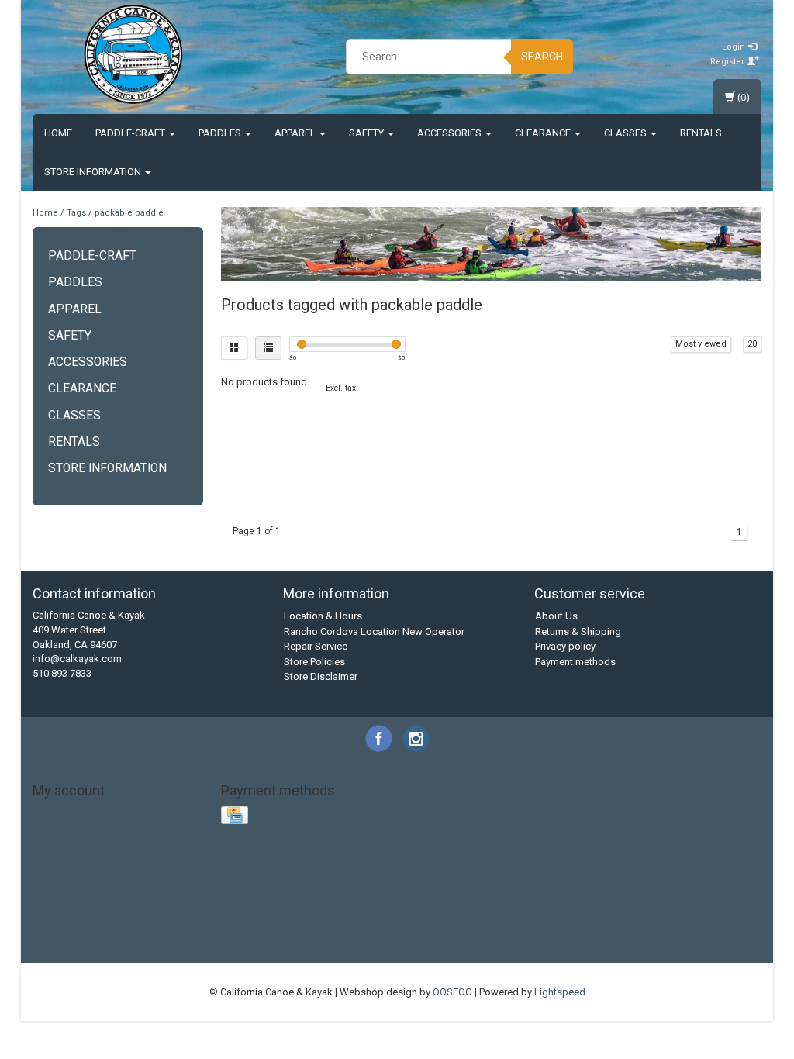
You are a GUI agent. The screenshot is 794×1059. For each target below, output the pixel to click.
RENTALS (701, 133)
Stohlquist (438, 904)
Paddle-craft (131, 133)
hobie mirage (227, 919)
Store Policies (314, 661)
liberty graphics (598, 919)
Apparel (296, 133)
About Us (556, 616)
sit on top (245, 933)
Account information (79, 813)
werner (690, 933)
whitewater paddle (413, 948)
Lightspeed (559, 992)
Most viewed (701, 344)
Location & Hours (323, 616)
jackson (401, 919)
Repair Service (315, 646)
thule (365, 933)
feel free (74, 919)
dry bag (740, 904)
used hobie (534, 933)
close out (563, 904)
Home (58, 133)
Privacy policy (565, 646)
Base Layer (57, 904)
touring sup (476, 933)
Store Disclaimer (320, 676)
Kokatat (214, 904)
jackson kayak (458, 919)
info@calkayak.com (77, 658)
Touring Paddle (501, 904)
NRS (305, 904)
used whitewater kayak (617, 933)
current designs (681, 904)
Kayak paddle (159, 904)
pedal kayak (707, 919)
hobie (179, 919)
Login (734, 47)
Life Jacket (263, 904)
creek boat (615, 904)
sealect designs (181, 933)
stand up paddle (310, 933)
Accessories (450, 133)
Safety (367, 133)
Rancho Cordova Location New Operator (374, 631)
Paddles (220, 133)
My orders (55, 829)
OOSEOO (452, 992)
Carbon (105, 904)
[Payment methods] (236, 816)
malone (656, 919)
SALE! (360, 904)
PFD (331, 904)
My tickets (56, 844)
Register (728, 62)
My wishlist (58, 859)
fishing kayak (129, 919)
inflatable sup (346, 919)
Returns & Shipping (578, 631)
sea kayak (116, 933)
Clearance (544, 133)
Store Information (93, 172)
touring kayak (413, 933)
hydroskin (286, 919)
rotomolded (60, 933)
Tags (76, 213)
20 (752, 344)
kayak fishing (527, 919)
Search (542, 56)
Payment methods (575, 661)
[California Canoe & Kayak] (133, 54)
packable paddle (129, 213)
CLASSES (626, 133)
